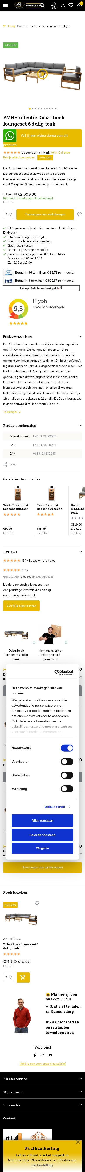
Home (21, 26)
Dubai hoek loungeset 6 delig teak (21, 946)
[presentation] (4, 75)
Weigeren (42, 672)
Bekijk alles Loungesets (19, 157)
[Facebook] (34, 1055)
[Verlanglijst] (70, 5)
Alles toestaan (42, 645)
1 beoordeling (30, 152)
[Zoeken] (42, 5)
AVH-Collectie (60, 152)
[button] (29, 109)
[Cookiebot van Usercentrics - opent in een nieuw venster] (56, 497)
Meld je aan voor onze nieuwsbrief (43, 1063)
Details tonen (55, 631)
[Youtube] (50, 1055)
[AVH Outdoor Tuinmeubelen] (28, 5)
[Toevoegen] (23, 977)
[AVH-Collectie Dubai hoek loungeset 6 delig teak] (21, 918)
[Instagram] (42, 1055)
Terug (11, 26)
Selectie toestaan (42, 659)
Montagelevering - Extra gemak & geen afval (50, 831)
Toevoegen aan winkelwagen (45, 214)
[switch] (67, 585)
